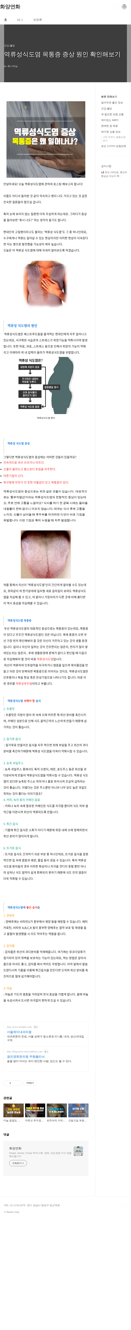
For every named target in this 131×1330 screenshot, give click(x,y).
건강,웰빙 (106, 108)
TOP (124, 1205)
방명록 (37, 19)
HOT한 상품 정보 (111, 131)
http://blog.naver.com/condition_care (24, 1051)
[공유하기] (14, 1083)
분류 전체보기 (109, 96)
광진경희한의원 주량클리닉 (26, 1056)
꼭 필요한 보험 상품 (112, 114)
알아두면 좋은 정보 (112, 102)
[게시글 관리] (18, 1083)
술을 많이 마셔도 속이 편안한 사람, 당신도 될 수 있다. (39, 1061)
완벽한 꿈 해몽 (109, 126)
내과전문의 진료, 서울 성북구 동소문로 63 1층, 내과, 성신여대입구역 (45, 1038)
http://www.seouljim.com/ (19, 1027)
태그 (20, 19)
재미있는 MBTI (109, 120)
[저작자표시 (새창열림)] (38, 1083)
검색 (116, 6)
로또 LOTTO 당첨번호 (113, 146)
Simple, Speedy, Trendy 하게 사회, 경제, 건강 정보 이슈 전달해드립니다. (40, 1155)
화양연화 (10, 6)
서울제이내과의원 (19, 1032)
